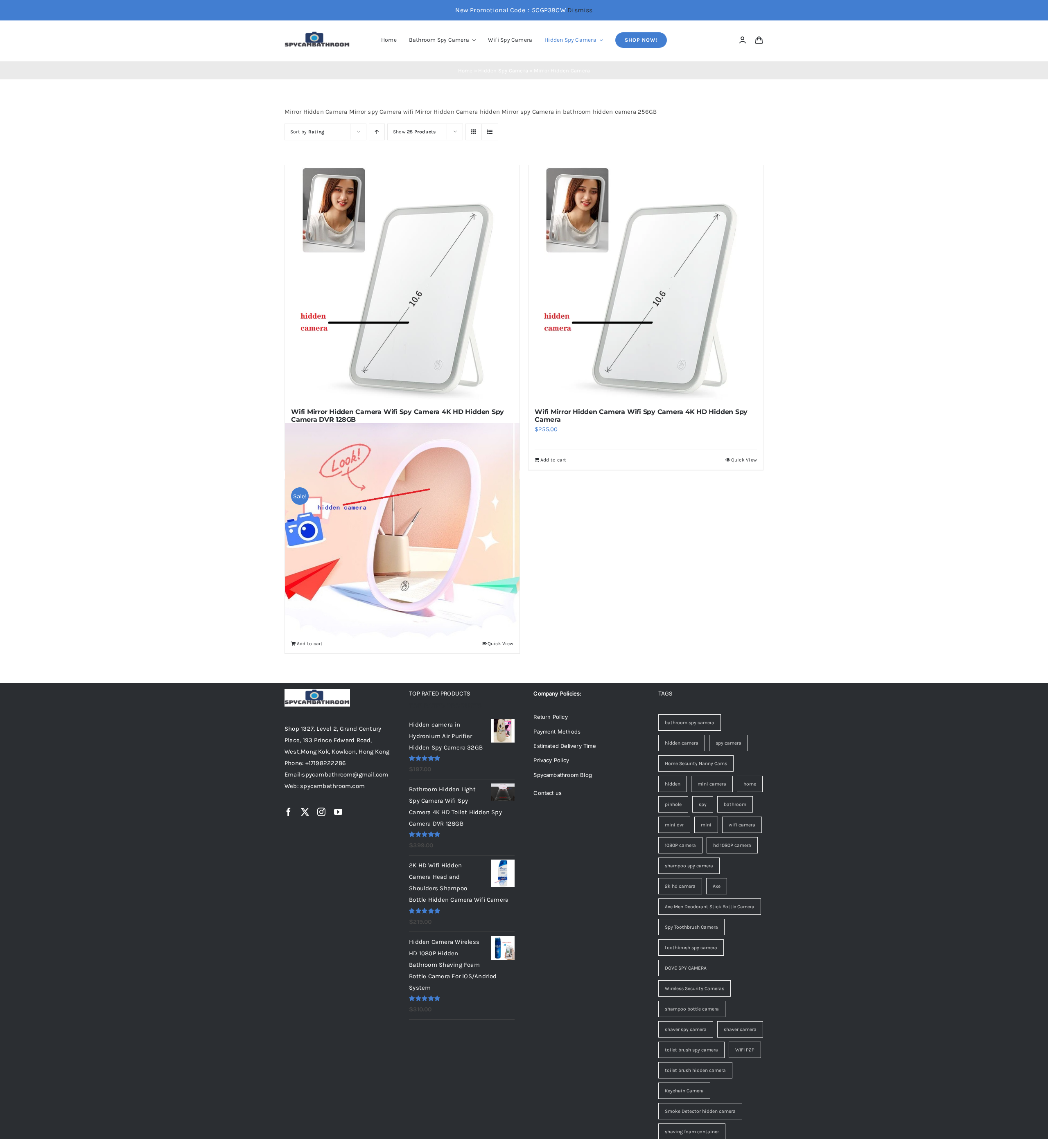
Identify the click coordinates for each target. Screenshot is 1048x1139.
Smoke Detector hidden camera (700, 1111)
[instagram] (321, 812)
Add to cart (553, 460)
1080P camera (680, 845)
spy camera (728, 743)
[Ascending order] (377, 132)
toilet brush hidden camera (695, 1070)
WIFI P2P (744, 1050)
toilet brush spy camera (691, 1050)
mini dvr (674, 825)
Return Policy (550, 717)
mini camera (712, 784)
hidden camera (681, 743)
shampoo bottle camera (692, 1009)
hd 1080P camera (732, 845)
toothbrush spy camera (691, 947)
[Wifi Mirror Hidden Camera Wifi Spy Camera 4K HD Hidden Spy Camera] (646, 282)
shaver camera (740, 1029)
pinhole (673, 804)
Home (465, 71)
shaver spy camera (686, 1029)
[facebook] (289, 812)
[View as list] (490, 132)
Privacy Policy (551, 760)
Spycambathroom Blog (562, 775)
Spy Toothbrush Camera (691, 927)
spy (703, 804)
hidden (672, 784)
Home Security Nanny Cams (696, 763)
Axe (716, 886)
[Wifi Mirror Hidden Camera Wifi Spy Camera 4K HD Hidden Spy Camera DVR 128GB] (402, 282)
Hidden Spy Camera (503, 71)
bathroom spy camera (689, 722)
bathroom (735, 804)
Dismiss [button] (580, 10)
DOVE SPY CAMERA (686, 968)
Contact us (547, 793)
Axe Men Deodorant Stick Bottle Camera (709, 906)
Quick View (744, 460)
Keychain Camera (684, 1091)
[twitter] (305, 812)
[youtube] (338, 812)
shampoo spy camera (689, 866)
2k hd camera (680, 886)
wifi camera (742, 825)
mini (706, 825)
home (749, 784)
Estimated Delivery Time (564, 746)
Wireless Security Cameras (694, 988)
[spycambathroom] (317, 34)
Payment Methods (556, 731)
